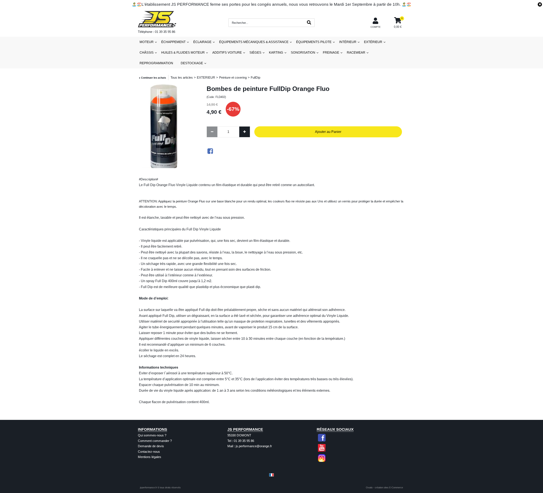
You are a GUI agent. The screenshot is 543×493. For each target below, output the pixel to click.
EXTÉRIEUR (373, 42)
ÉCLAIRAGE (202, 42)
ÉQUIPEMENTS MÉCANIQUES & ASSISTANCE (253, 42)
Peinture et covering (233, 77)
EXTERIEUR (206, 77)
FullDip (255, 77)
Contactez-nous (149, 451)
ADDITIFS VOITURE (227, 52)
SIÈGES (255, 52)
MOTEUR (147, 42)
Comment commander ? (155, 441)
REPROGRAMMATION (156, 63)
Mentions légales (149, 457)
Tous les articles (182, 77)
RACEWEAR (356, 52)
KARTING (276, 52)
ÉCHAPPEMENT (173, 42)
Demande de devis (151, 446)
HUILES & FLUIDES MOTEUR (183, 52)
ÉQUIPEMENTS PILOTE (314, 42)
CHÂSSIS (147, 52)
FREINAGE (331, 52)
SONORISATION (303, 52)
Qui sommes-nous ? (152, 435)
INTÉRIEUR (347, 42)
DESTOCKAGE (192, 63)
